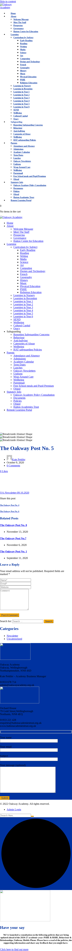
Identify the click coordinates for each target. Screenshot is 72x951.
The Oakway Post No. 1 (13, 551)
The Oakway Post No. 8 (13, 525)
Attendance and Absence (24, 146)
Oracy (16, 119)
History (23, 71)
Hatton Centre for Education (25, 31)
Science (23, 52)
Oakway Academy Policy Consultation (29, 185)
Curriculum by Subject (23, 37)
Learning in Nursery (22, 86)
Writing (23, 46)
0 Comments (13, 465)
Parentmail (18, 173)
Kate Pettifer (18, 459)
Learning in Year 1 (21, 92)
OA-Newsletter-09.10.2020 (14, 492)
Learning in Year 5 (21, 104)
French (23, 65)
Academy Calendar (21, 152)
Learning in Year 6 (21, 107)
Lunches (17, 158)
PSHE (22, 80)
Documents (18, 188)
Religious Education (28, 83)
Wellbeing (17, 113)
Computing (25, 58)
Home (13, 13)
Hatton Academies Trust (23, 197)
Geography (25, 68)
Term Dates (18, 155)
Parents (14, 143)
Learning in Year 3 (21, 98)
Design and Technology (30, 61)
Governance (18, 28)
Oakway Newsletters (22, 161)
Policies (16, 191)
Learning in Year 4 (21, 101)
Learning (15, 34)
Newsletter (12, 635)
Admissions (18, 149)
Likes (4, 471)
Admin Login (14, 809)
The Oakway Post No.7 (13, 538)
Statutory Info (17, 182)
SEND (16, 110)
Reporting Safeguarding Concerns (28, 125)
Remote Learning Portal (21, 200)
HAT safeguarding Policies (24, 140)
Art (21, 55)
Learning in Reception (22, 89)
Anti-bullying (19, 131)
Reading (23, 43)
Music (22, 74)
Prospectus (18, 25)
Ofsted (16, 179)
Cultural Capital (20, 116)
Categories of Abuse (21, 134)
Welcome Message (21, 19)
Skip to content (8, 1)
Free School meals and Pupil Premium (29, 176)
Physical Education (28, 77)
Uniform (17, 164)
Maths (23, 49)
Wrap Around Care (21, 167)
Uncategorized (14, 638)
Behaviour (17, 128)
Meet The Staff (19, 22)
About (13, 16)
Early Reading (26, 40)
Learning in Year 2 (21, 95)
